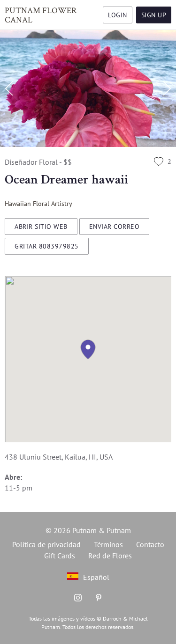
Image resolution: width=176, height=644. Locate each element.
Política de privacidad (46, 544)
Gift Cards (59, 555)
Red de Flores (110, 555)
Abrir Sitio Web (41, 226)
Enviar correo (114, 226)
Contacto (150, 544)
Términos (108, 544)
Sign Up (154, 15)
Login (117, 15)
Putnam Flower (41, 14)
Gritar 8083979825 (47, 246)
